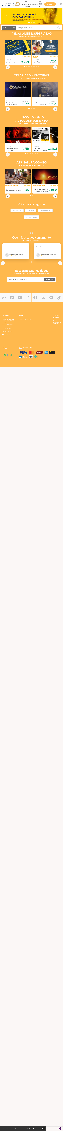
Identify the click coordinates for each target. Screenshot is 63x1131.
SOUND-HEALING (31, 217)
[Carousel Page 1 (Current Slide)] (24, 66)
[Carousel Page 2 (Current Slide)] (31, 22)
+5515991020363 (7, 331)
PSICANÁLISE (17, 210)
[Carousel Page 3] (34, 22)
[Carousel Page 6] (36, 66)
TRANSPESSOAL (45, 210)
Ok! (43, 1128)
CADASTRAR (49, 279)
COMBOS (27, 6)
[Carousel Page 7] (39, 66)
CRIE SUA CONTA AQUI (50, 4)
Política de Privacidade (25, 319)
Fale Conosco (6, 334)
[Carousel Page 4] (31, 66)
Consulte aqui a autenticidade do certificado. (57, 322)
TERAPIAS (31, 210)
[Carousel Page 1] (29, 22)
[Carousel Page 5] (34, 66)
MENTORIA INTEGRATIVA (30, 4)
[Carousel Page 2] (26, 66)
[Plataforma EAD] (60, 1128)
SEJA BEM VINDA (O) (41, 4)
